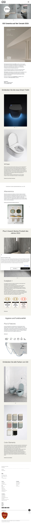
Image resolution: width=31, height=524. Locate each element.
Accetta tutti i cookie (25, 268)
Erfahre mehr (6, 311)
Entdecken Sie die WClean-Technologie (9, 178)
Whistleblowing (3, 491)
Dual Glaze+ (3, 498)
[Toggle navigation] (28, 2)
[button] (14, 127)
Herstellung (3, 483)
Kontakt (3, 487)
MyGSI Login (3, 486)
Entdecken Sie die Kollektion (8, 457)
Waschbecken (18, 483)
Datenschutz (3, 488)
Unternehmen (3, 482)
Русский (3, 504)
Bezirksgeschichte (4, 484)
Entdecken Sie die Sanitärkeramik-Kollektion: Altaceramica (11, 202)
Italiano (2, 502)
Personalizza (15, 268)
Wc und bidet (17, 484)
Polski (2, 505)
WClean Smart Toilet (4, 500)
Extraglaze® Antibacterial (5, 497)
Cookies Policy (3, 489)
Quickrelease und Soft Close (5, 499)
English (2, 503)
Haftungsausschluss (4, 490)
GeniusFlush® (3, 496)
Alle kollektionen (18, 482)
